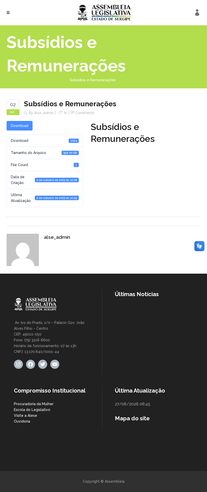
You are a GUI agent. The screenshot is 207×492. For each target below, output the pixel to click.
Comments (84, 113)
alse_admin (44, 113)
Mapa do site (132, 418)
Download (19, 126)
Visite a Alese (25, 415)
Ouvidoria (22, 421)
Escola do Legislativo (32, 410)
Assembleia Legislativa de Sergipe (36, 80)
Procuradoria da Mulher (34, 404)
